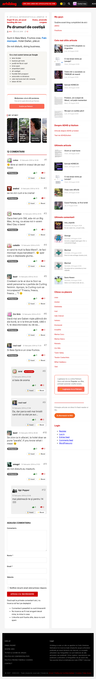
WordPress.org (65, 443)
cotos (15, 160)
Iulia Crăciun (59, 316)
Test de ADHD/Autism (62, 135)
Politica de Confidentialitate (64, 673)
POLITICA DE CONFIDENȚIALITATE (17, 656)
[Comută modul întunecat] (63, 3)
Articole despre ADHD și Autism (66, 131)
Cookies (79, 673)
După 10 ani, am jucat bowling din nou (16, 21)
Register (62, 431)
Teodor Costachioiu (61, 357)
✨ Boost (42, 178)
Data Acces (87, 673)
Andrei (56, 302)
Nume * (10, 555)
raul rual (17, 345)
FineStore (58, 30)
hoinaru (57, 320)
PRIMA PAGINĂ (10, 645)
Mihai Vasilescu (60, 362)
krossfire (57, 330)
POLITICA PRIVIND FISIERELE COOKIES (19, 660)
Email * (10, 566)
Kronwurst (58, 325)
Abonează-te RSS (65, 415)
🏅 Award (31, 178)
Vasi (56, 367)
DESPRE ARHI (9, 649)
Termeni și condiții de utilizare (15, 653)
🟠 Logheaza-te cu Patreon (71, 389)
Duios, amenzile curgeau (39, 21)
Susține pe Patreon (26, 106)
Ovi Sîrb (57, 348)
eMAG (56, 26)
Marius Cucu (59, 334)
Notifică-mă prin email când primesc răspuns (28, 588)
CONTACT (8, 663)
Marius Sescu (59, 339)
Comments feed (66, 440)
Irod (55, 311)
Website (10, 577)
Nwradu (57, 343)
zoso (56, 297)
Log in (62, 434)
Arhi (10, 31)
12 (27, 31)
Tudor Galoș (59, 353)
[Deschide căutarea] (69, 3)
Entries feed (64, 437)
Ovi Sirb (17, 314)
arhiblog (9, 3)
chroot (51, 673)
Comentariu (12, 528)
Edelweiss (58, 307)
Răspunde (13, 173)
